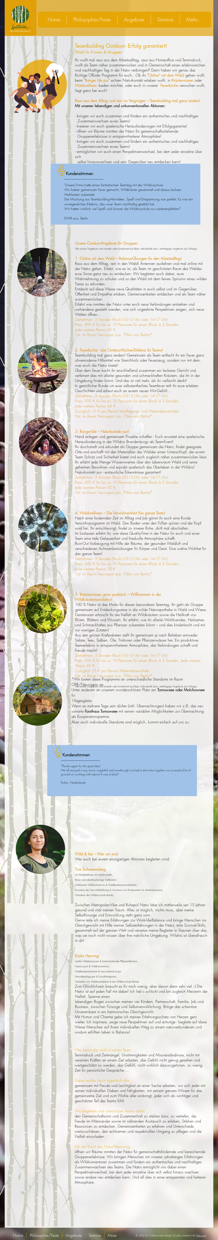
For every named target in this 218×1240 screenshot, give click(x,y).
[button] (134, 19)
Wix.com (201, 1235)
